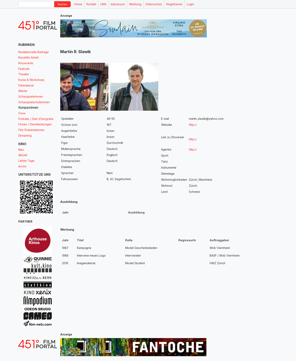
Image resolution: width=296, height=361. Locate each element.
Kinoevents (25, 63)
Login (190, 4)
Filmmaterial (26, 85)
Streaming (25, 135)
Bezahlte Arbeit (28, 57)
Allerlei (22, 91)
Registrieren (174, 4)
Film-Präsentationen (31, 130)
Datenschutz (154, 4)
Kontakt (91, 4)
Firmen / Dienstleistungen (35, 124)
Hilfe (103, 4)
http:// (193, 124)
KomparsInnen (28, 107)
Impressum (118, 4)
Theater (23, 74)
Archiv (22, 166)
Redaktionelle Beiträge (33, 52)
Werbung (135, 4)
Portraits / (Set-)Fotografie (35, 119)
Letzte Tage (26, 160)
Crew (21, 113)
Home (78, 4)
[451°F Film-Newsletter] (37, 25)
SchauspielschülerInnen (34, 102)
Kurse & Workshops (31, 79)
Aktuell (22, 155)
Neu (21, 149)
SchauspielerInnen (30, 96)
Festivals (24, 68)
